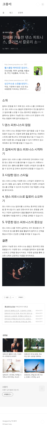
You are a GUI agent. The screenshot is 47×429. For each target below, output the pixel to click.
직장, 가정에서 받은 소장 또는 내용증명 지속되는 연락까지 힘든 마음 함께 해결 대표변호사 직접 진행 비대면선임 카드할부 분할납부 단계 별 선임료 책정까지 (16, 87)
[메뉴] (42, 4)
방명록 (20, 12)
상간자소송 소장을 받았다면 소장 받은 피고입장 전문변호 (16, 83)
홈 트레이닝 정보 (10, 307)
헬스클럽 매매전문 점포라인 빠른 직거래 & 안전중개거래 (16, 67)
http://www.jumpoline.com (13, 64)
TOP (42, 422)
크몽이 (7, 4)
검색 (37, 4)
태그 (11, 12)
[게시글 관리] (13, 297)
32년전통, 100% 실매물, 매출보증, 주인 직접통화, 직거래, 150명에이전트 (16, 72)
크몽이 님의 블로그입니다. (10, 390)
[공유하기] (10, 297)
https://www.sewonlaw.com (14, 80)
